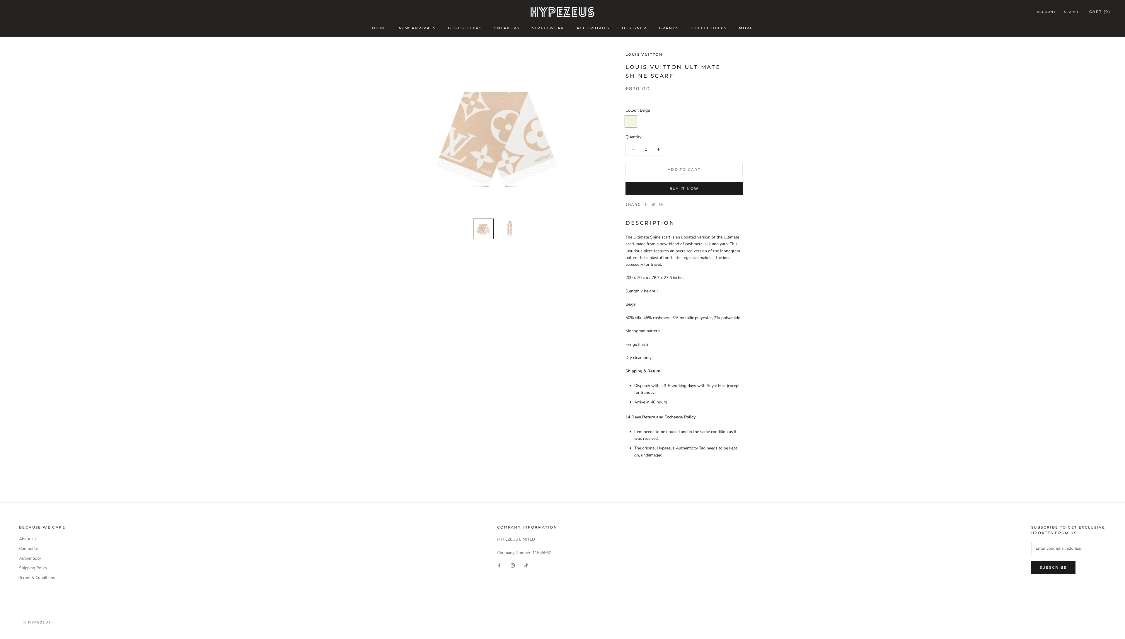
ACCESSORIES (593, 28)
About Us (28, 539)
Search (1072, 12)
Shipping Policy (33, 568)
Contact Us (29, 548)
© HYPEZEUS (37, 622)
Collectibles (709, 28)
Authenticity (30, 558)
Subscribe (1053, 567)
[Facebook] (645, 204)
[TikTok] (526, 565)
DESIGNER (634, 28)
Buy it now (684, 188)
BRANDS (669, 28)
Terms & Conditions (37, 577)
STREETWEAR (548, 28)
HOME (379, 28)
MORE (746, 28)
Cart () (1099, 11)
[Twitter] (653, 204)
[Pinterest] (661, 204)
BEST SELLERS (465, 28)
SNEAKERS (506, 28)
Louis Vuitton (644, 54)
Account (1046, 12)
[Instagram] (513, 565)
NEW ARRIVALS (417, 28)
